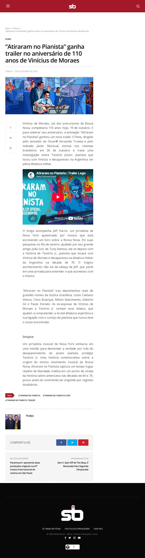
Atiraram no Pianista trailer (20, 400)
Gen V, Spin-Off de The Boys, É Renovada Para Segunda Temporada (72, 466)
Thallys (9, 71)
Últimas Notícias (51, 528)
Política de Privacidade (77, 528)
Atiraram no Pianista (29, 395)
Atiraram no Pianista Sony (56, 395)
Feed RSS (98, 528)
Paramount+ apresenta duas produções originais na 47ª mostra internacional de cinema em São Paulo (25, 468)
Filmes (8, 39)
